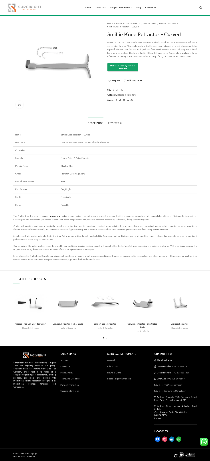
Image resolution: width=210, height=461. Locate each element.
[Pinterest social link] (124, 100)
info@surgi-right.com (173, 384)
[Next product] (195, 25)
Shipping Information (69, 390)
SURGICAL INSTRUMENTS (128, 23)
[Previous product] (188, 25)
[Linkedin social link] (128, 100)
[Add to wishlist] (45, 305)
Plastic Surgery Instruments (119, 378)
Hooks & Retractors (167, 23)
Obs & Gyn (112, 366)
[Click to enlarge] (19, 105)
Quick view (45, 298)
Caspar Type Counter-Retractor (30, 324)
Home (110, 23)
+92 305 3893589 (176, 378)
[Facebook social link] (116, 100)
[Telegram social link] (132, 100)
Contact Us (65, 366)
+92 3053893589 (181, 372)
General (111, 360)
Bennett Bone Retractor (105, 324)
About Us (64, 360)
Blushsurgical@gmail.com (175, 390)
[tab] (95, 121)
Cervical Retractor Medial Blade (68, 324)
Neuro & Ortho (150, 23)
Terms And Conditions (70, 378)
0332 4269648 (179, 366)
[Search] (201, 8)
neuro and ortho (58, 216)
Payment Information (69, 384)
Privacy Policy (66, 372)
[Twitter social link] (120, 100)
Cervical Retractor (179, 324)
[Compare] (45, 291)
